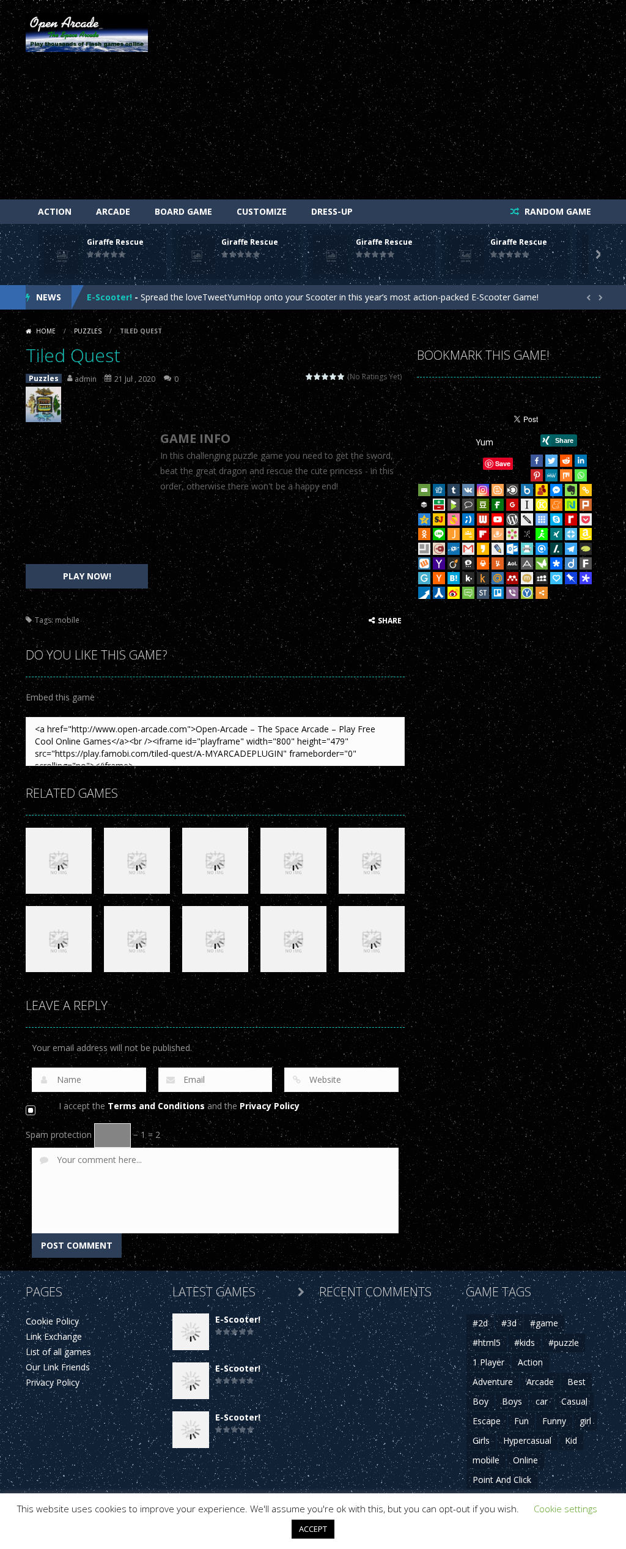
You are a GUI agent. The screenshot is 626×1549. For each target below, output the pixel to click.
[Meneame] (556, 505)
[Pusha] (424, 593)
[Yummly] (498, 563)
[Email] (424, 490)
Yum (484, 442)
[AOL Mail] (512, 563)
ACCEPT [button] (313, 1528)
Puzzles (87, 331)
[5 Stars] (341, 376)
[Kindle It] (483, 578)
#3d (509, 1323)
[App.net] (527, 563)
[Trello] (498, 593)
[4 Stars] (333, 376)
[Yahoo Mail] (439, 563)
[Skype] (556, 519)
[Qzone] (424, 519)
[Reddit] (566, 461)
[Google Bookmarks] (512, 505)
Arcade (113, 211)
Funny (554, 1421)
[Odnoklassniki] (424, 534)
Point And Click (502, 1479)
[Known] (542, 505)
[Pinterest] (537, 475)
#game (544, 1323)
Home (45, 331)
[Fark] (586, 563)
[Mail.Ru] (498, 578)
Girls (481, 1440)
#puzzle (563, 1342)
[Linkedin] (581, 461)
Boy (480, 1401)
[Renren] (439, 593)
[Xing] (556, 534)
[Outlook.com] (512, 549)
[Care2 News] (542, 563)
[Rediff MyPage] (571, 519)
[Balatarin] (439, 505)
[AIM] (542, 534)
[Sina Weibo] (453, 593)
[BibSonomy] (527, 534)
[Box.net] (527, 490)
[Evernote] (571, 490)
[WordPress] (512, 519)
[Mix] (566, 475)
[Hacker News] (439, 578)
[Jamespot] (453, 534)
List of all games (58, 1352)
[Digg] (439, 490)
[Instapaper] (527, 505)
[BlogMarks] (453, 505)
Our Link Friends (58, 1367)
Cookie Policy (52, 1321)
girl (585, 1421)
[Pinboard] (571, 578)
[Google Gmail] (468, 549)
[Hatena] (453, 578)
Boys (512, 1401)
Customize (262, 211)
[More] (542, 593)
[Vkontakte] (468, 490)
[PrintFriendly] (527, 549)
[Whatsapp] (581, 475)
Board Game (183, 211)
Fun (521, 1421)
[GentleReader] (424, 578)
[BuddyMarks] (542, 490)
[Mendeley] (512, 578)
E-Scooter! (109, 297)
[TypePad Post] (586, 549)
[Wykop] (424, 563)
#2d (480, 1323)
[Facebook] (537, 461)
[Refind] (542, 549)
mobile (67, 620)
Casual (574, 1401)
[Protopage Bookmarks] (586, 578)
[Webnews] (483, 519)
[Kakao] (483, 549)
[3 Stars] (326, 376)
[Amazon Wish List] (586, 534)
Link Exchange (54, 1336)
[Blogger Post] (498, 490)
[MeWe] (551, 475)
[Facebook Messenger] (556, 490)
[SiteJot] (439, 519)
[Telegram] (571, 549)
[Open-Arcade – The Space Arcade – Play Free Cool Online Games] (87, 31)
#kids (524, 1342)
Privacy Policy (270, 1106)
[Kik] (468, 578)
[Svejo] (453, 519)
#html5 (487, 1342)
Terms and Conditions (156, 1106)
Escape (487, 1421)
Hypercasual (527, 1440)
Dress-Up (332, 211)
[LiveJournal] (498, 549)
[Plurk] (586, 505)
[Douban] (483, 505)
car (542, 1401)
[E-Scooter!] (190, 1331)
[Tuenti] (468, 519)
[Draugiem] (498, 534)
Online (525, 1460)
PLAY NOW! (87, 576)
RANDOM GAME (556, 211)
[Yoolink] (527, 593)
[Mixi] (527, 578)
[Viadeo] (453, 563)
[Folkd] (453, 549)
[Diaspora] (556, 563)
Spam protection (59, 1134)
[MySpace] (542, 578)
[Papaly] (556, 578)
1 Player (488, 1362)
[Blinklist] (512, 490)
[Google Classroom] (468, 534)
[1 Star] (310, 376)
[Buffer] (424, 505)
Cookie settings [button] (565, 1509)
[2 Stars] (318, 376)
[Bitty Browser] (424, 549)
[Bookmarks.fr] (512, 534)
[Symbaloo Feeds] (542, 519)
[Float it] (571, 534)
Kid (571, 1440)
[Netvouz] (571, 505)
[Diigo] (571, 563)
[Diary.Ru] (439, 549)
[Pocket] (586, 519)
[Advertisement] (377, 104)
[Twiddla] (527, 519)
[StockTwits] (483, 593)
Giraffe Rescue (115, 242)
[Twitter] (551, 461)
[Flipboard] (483, 534)
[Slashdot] (556, 549)
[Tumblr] (453, 490)
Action (55, 211)
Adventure (493, 1381)
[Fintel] (498, 505)
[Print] (483, 563)
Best (576, 1381)
